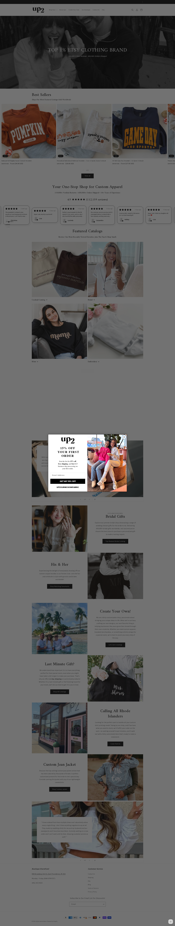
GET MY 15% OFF (68, 481)
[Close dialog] (124, 437)
